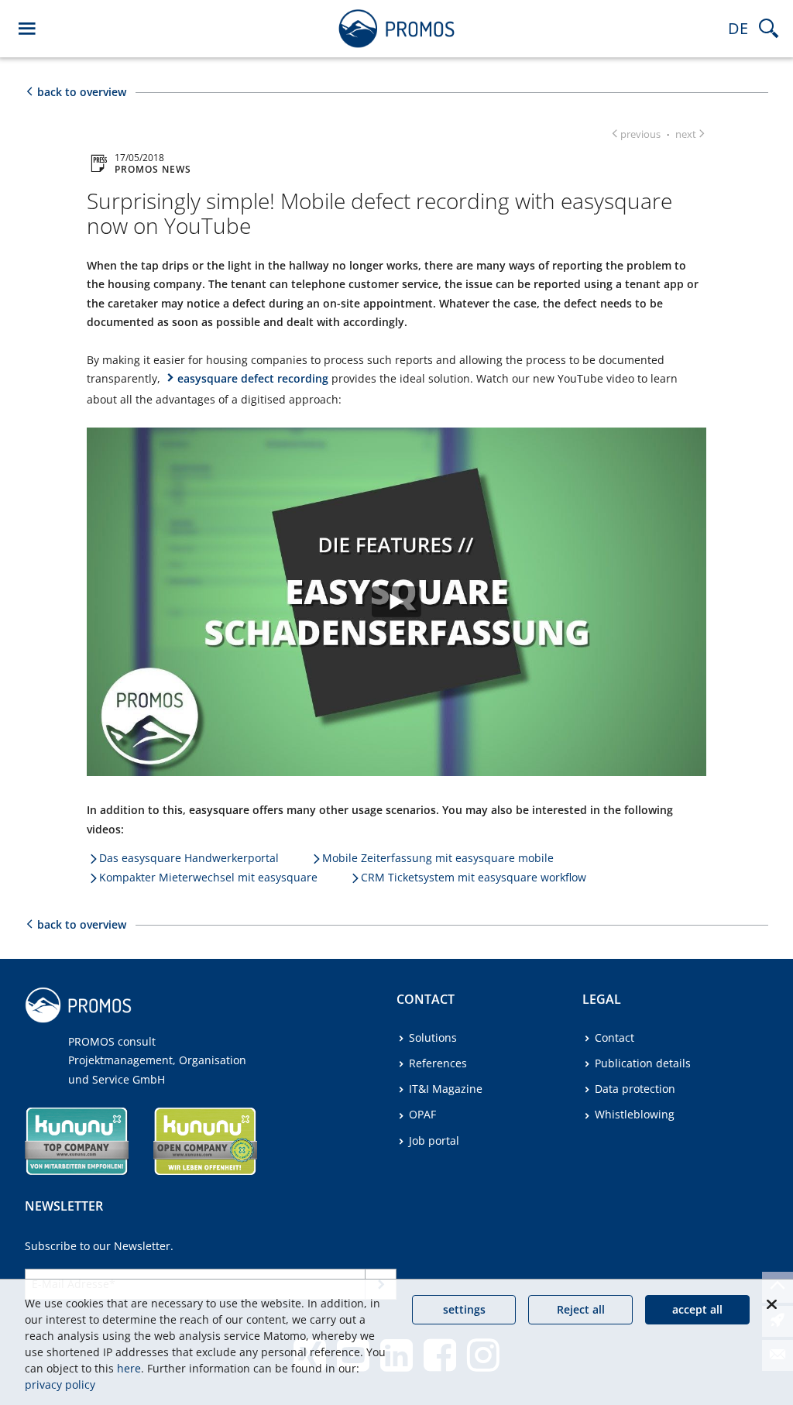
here (129, 1368)
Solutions (433, 1037)
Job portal (434, 1140)
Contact (614, 1037)
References (438, 1063)
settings (464, 1309)
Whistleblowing (635, 1114)
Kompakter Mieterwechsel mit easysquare (208, 877)
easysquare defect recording (252, 378)
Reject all (581, 1309)
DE (738, 28)
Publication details (643, 1063)
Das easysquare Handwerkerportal (189, 857)
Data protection (635, 1088)
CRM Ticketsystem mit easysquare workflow (473, 877)
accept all (697, 1309)
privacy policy (60, 1384)
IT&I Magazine (445, 1088)
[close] (771, 1304)
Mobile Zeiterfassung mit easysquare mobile (438, 857)
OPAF (422, 1114)
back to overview (81, 91)
